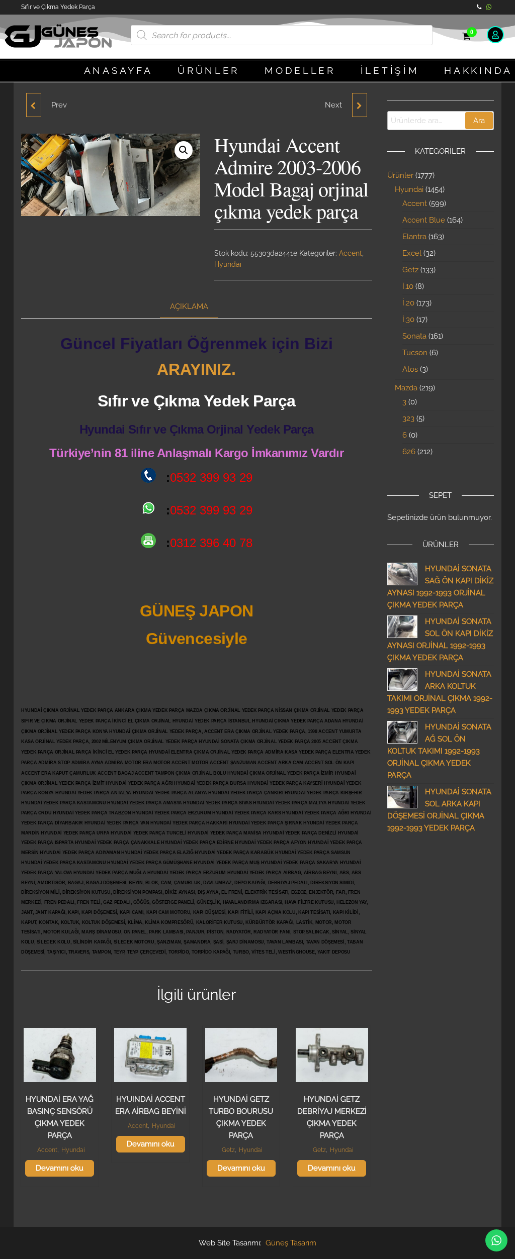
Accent (350, 253)
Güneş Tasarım (291, 1242)
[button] (184, 150)
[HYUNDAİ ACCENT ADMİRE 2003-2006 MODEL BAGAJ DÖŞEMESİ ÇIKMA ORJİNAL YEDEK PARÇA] (359, 105)
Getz (228, 1149)
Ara (479, 120)
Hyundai (227, 264)
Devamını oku (59, 1168)
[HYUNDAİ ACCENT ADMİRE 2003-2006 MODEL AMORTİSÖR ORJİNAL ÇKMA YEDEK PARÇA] (33, 105)
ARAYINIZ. (196, 369)
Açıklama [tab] (189, 306)
